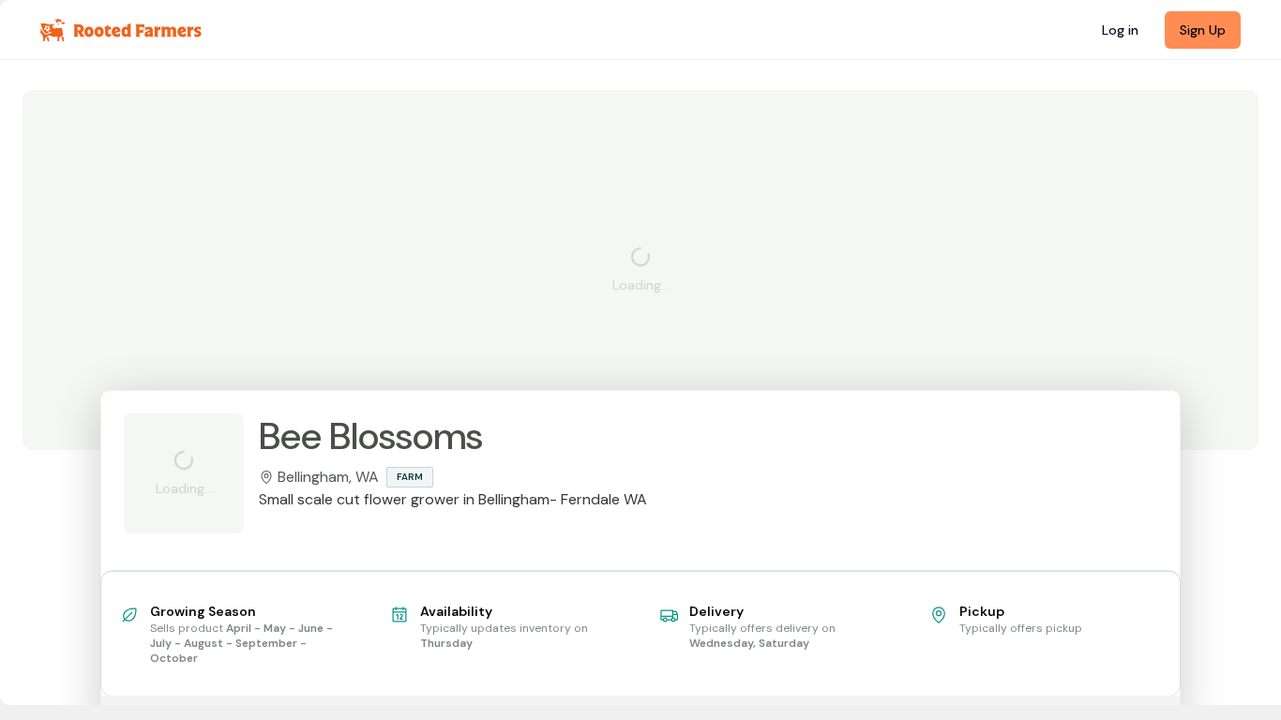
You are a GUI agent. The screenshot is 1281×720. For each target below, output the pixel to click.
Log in (1120, 30)
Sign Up (1203, 30)
